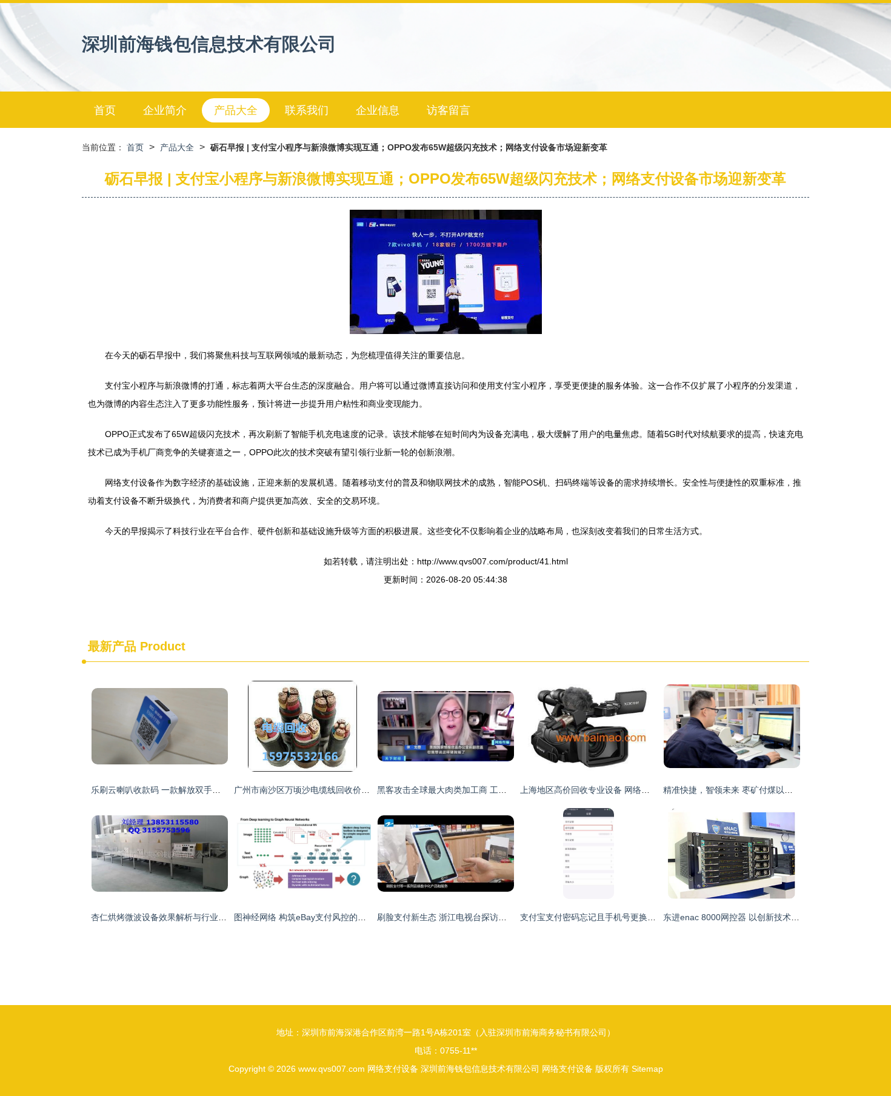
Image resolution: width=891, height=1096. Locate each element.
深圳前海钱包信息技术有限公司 (209, 44)
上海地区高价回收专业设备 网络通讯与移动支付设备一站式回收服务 (648, 790)
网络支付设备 (392, 1069)
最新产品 (112, 646)
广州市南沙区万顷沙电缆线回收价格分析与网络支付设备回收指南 (357, 790)
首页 (105, 110)
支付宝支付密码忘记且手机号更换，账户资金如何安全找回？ (634, 917)
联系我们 (307, 110)
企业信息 (377, 110)
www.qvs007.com (331, 1069)
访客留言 (448, 110)
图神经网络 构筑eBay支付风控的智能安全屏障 (321, 917)
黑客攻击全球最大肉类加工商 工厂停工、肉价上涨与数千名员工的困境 (509, 790)
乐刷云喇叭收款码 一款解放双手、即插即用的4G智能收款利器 (208, 790)
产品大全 (236, 110)
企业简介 (165, 110)
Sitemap (647, 1069)
